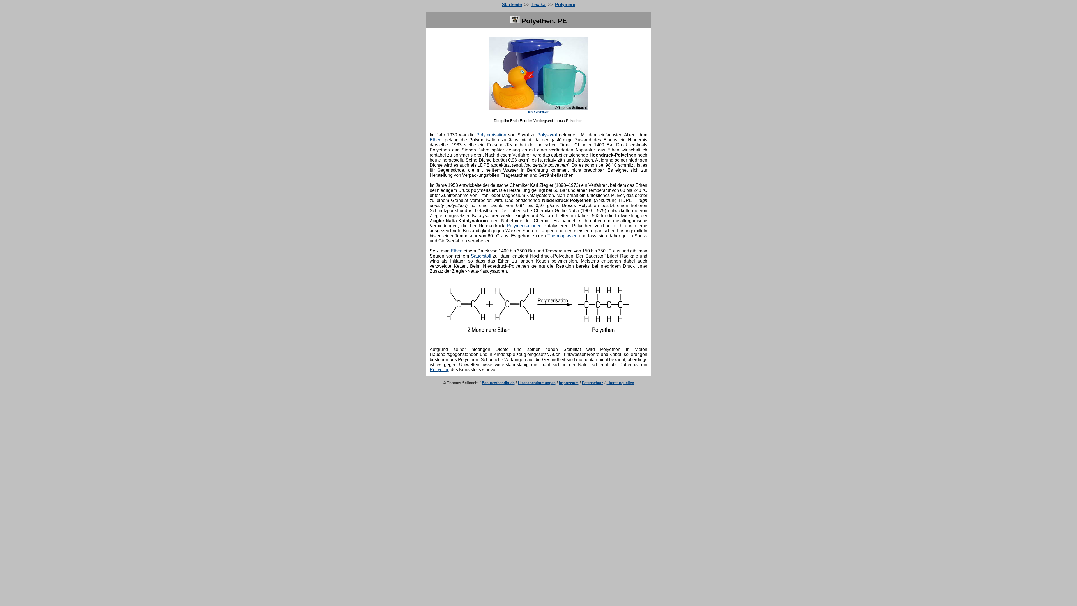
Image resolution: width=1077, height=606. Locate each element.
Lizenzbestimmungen (537, 383)
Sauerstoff (481, 256)
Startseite (512, 4)
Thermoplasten (562, 235)
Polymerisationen (524, 225)
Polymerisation (491, 134)
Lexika (538, 4)
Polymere (565, 4)
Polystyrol (547, 134)
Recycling (440, 369)
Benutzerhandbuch (498, 383)
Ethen (435, 139)
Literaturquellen (620, 383)
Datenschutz (592, 383)
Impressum (569, 383)
